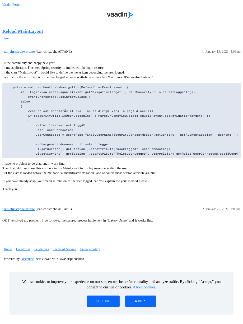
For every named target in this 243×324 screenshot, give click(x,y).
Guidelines (41, 249)
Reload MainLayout (22, 31)
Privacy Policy (90, 249)
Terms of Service (64, 249)
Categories (23, 249)
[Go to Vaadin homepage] (120, 14)
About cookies (144, 287)
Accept (141, 301)
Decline (103, 301)
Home (8, 249)
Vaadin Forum (11, 4)
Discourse (27, 259)
